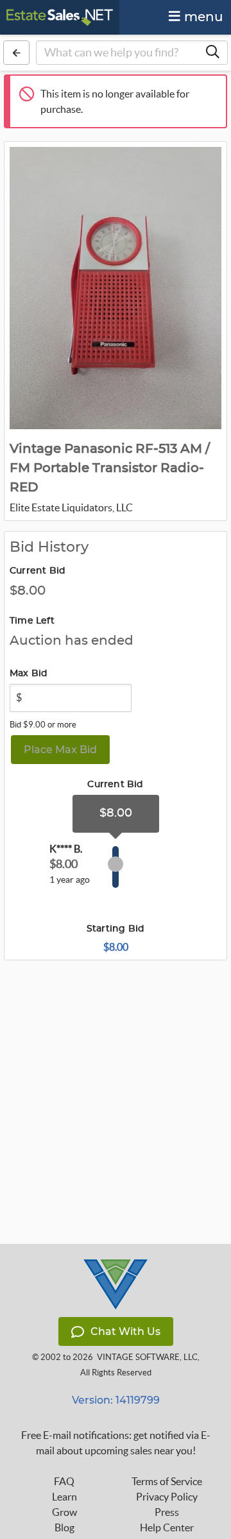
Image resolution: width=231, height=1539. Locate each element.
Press (167, 1512)
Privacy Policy (167, 1496)
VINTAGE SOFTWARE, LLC (147, 1357)
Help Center (167, 1527)
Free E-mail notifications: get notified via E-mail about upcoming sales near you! (115, 1442)
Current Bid (37, 570)
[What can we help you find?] (212, 52)
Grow (64, 1512)
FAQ (64, 1481)
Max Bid (28, 673)
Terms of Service (167, 1481)
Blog (64, 1527)
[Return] (16, 52)
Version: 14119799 (116, 1400)
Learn (64, 1496)
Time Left (32, 620)
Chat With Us (125, 1331)
